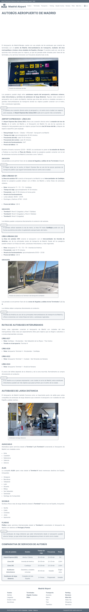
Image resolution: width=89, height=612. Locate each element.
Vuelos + (29, 6)
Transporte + (44, 6)
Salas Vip (68, 600)
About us (35, 610)
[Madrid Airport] (4, 6)
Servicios (68, 604)
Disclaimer (24, 610)
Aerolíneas (10, 602)
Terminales (37, 6)
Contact (30, 610)
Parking (52, 6)
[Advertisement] (44, 30)
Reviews (68, 6)
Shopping (68, 602)
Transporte (50, 592)
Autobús (48, 595)
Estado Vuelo (11, 600)
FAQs (73, 6)
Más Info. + (79, 6)
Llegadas (10, 597)
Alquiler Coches (59, 6)
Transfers (49, 604)
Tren (47, 602)
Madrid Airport (17, 6)
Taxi (47, 600)
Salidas (9, 595)
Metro (48, 597)
